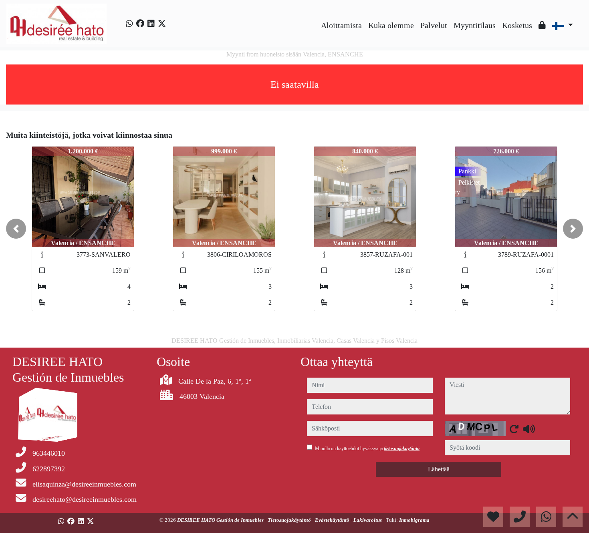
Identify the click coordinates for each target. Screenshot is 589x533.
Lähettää (439, 469)
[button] (16, 229)
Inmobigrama (414, 520)
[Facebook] (140, 23)
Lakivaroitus (368, 520)
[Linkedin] (151, 23)
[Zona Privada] (542, 25)
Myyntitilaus (475, 25)
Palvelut (433, 25)
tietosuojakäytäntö (402, 448)
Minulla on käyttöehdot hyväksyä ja (367, 448)
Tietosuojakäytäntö (290, 520)
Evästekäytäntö (333, 520)
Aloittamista (341, 25)
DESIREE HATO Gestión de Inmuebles (221, 520)
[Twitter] (162, 23)
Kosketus (517, 25)
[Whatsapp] (129, 23)
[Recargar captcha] (514, 429)
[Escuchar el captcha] (528, 429)
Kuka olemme (391, 25)
